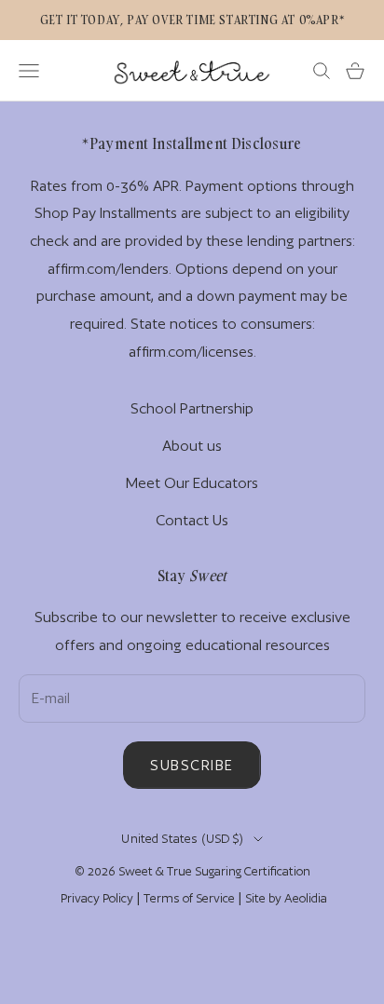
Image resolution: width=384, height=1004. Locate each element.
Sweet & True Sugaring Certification (214, 871)
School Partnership (192, 408)
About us (192, 446)
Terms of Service (189, 898)
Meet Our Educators (192, 483)
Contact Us (192, 520)
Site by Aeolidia (286, 898)
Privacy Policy (97, 898)
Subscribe (192, 765)
